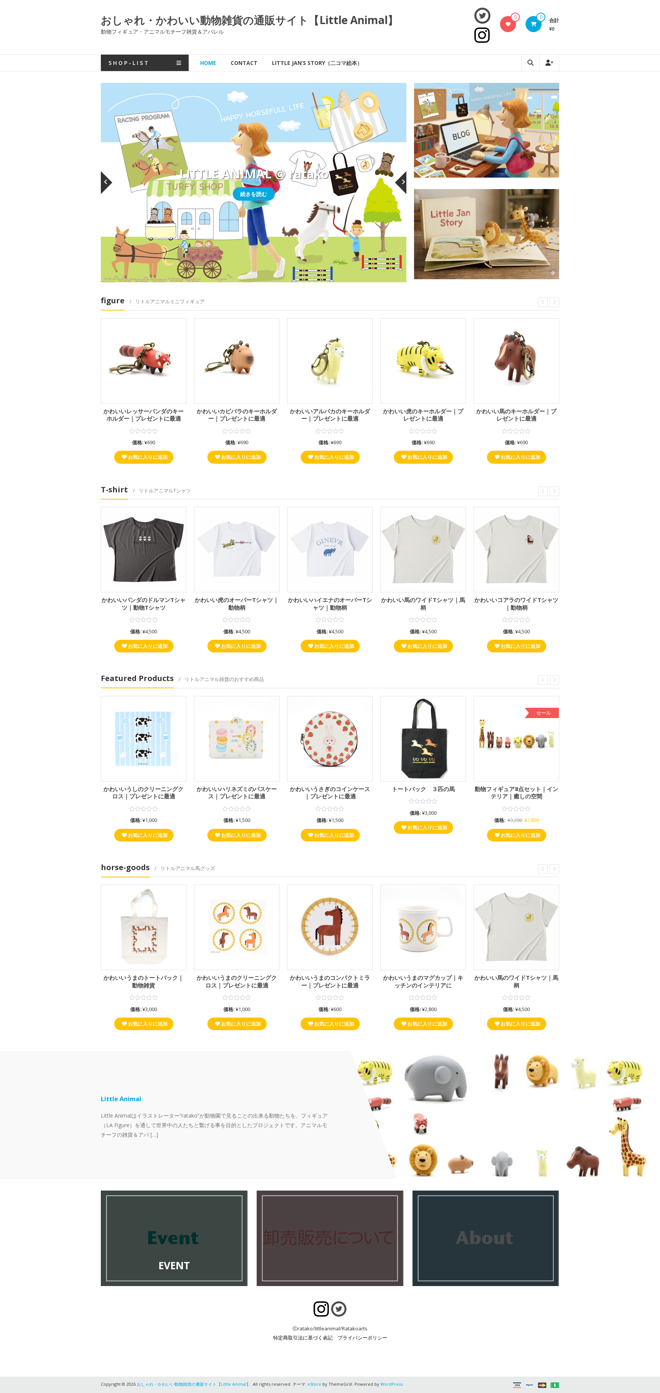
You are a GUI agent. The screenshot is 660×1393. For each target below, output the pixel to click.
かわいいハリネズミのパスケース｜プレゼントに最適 (237, 792)
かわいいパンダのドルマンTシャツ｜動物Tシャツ (144, 603)
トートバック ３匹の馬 (423, 789)
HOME (208, 62)
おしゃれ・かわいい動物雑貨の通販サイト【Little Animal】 (249, 20)
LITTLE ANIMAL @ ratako (253, 173)
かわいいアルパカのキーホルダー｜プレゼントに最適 (330, 414)
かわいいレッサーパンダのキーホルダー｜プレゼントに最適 (144, 414)
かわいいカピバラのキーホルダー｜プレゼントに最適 (237, 414)
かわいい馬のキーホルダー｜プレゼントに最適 (516, 414)
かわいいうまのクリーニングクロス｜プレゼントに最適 (237, 981)
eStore (314, 1384)
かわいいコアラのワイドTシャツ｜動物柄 (516, 603)
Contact (244, 62)
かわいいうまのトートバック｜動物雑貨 (144, 981)
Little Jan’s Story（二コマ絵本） (317, 62)
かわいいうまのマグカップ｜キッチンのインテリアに (423, 981)
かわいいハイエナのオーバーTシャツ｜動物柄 (330, 603)
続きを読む (253, 193)
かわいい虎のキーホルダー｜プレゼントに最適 (423, 414)
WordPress (391, 1384)
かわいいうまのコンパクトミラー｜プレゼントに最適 (330, 981)
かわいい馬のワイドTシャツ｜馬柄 (423, 603)
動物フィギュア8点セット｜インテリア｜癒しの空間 (516, 792)
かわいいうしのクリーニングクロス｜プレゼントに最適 (144, 792)
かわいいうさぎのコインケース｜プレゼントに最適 (330, 792)
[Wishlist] (508, 24)
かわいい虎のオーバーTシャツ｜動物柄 (237, 603)
